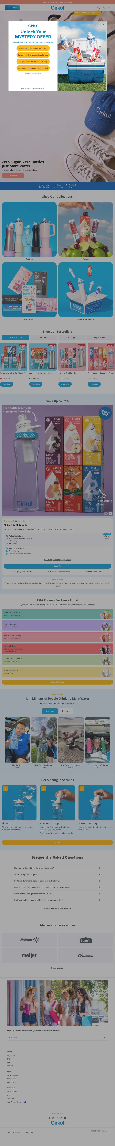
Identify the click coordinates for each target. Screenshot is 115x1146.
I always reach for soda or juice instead (33, 54)
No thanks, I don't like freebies (33, 73)
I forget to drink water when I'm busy (33, 61)
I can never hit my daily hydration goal (33, 68)
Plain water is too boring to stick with (33, 48)
